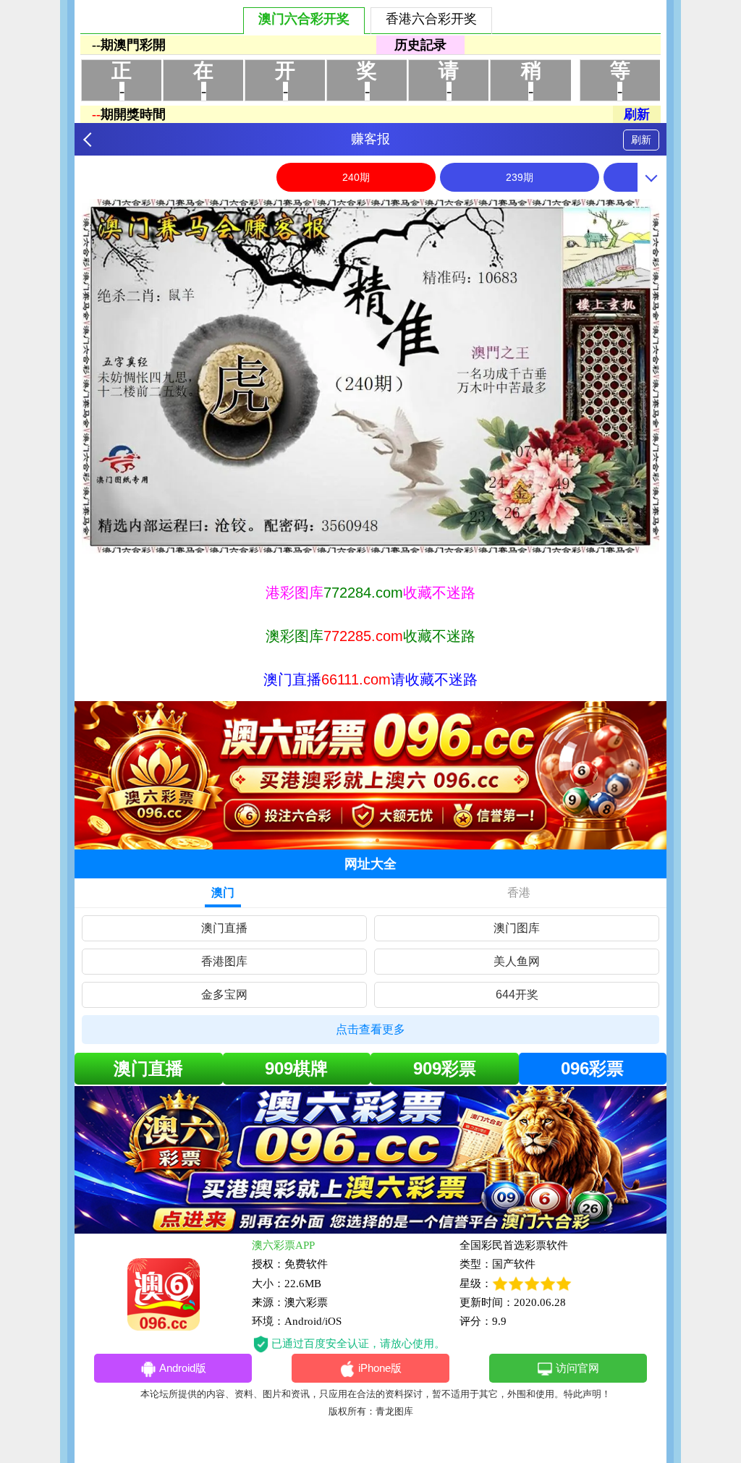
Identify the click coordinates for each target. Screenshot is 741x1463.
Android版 (182, 1368)
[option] (370, 376)
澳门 (222, 892)
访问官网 (577, 1368)
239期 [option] (519, 177)
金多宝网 (224, 994)
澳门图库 (517, 928)
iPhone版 (380, 1368)
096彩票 (592, 1068)
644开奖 (517, 994)
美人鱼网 (517, 961)
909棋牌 (296, 1068)
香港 (518, 892)
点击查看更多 (370, 1029)
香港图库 (224, 961)
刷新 (641, 139)
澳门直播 (224, 928)
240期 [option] (356, 177)
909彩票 (444, 1068)
